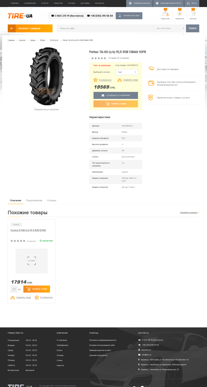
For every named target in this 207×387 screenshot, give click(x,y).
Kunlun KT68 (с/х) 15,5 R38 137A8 (28, 230)
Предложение (34, 200)
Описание (15, 200)
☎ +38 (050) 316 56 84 (100, 15)
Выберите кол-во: (102, 72)
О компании (30, 3)
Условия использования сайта (102, 345)
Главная (14, 3)
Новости (60, 365)
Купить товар (40, 289)
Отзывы (51, 200)
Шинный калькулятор (98, 355)
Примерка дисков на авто (100, 350)
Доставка (85, 3)
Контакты (99, 3)
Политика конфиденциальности (102, 340)
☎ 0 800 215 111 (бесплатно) (67, 15)
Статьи (59, 360)
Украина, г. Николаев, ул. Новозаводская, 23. (160, 369)
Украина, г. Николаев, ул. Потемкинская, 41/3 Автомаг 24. (165, 360)
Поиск (192, 28)
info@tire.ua (146, 355)
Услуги (44, 3)
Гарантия (58, 3)
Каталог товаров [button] (29, 28)
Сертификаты (62, 345)
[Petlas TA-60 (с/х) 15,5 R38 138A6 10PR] (46, 76)
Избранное (179, 15)
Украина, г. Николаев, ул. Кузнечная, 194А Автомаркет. (164, 365)
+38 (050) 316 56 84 (148, 345)
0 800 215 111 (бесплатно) (150, 340)
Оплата (71, 3)
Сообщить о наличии (118, 95)
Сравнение (165, 15)
